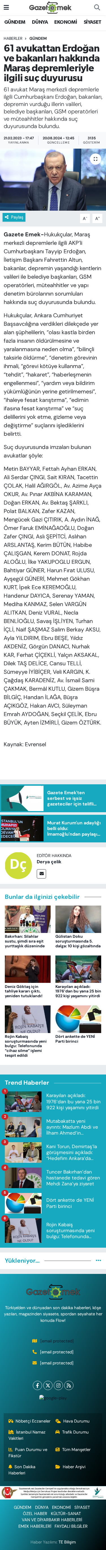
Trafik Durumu (75, 1432)
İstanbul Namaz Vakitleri (27, 1435)
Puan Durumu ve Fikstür (27, 1453)
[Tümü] (98, 1261)
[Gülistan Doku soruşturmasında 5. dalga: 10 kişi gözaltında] (78, 919)
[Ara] (97, 7)
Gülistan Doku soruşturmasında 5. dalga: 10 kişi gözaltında (78, 941)
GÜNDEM (14, 22)
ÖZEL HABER (35, 1513)
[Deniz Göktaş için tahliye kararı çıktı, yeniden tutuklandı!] (28, 969)
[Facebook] (37, 1385)
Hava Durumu (76, 1421)
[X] (48, 1385)
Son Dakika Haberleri (22, 1470)
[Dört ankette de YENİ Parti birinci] (78, 1019)
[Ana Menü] (6, 7)
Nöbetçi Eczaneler (33, 1421)
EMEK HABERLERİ (34, 1526)
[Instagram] (58, 1385)
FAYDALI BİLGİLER (71, 1526)
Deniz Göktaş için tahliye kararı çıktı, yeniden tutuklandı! (23, 991)
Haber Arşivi (74, 1467)
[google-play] (53, 1399)
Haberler (13, 38)
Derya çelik (49, 862)
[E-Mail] (41, 874)
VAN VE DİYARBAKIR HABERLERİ (52, 1520)
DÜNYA (40, 22)
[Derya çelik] (18, 865)
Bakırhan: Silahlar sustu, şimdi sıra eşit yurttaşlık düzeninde (25, 941)
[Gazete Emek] (50, 7)
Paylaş (17, 217)
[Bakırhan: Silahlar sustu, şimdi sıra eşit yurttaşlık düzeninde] (28, 919)
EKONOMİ (65, 22)
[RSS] (68, 1385)
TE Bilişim (67, 1542)
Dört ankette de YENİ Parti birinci (75, 1039)
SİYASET (92, 22)
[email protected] (57, 1341)
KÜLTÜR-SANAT (66, 1513)
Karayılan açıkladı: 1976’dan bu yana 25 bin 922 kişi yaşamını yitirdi (78, 991)
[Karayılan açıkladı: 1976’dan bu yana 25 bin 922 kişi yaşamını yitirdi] (78, 969)
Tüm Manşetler (76, 1449)
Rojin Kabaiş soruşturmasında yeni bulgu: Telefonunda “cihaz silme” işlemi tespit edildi (26, 1046)
